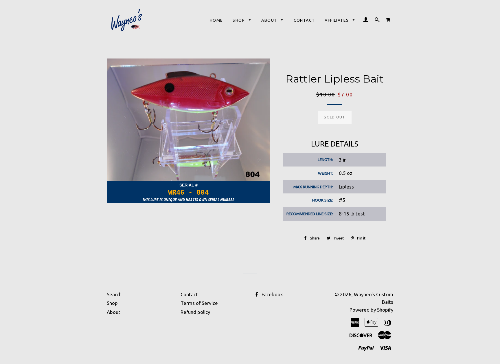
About (269, 20)
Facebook (271, 294)
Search (114, 294)
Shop (239, 20)
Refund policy (195, 312)
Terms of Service (199, 303)
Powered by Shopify (371, 309)
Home (216, 20)
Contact (304, 20)
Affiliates (337, 20)
